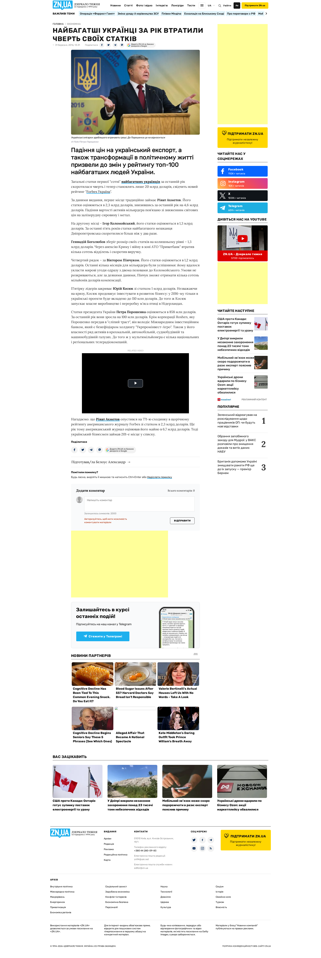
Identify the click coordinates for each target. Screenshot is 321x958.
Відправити (182, 520)
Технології (166, 891)
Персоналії (111, 907)
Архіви (107, 838)
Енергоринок (57, 902)
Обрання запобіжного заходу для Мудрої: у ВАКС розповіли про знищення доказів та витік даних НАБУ (237, 443)
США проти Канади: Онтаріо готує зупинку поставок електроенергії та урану (235, 324)
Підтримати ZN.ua (255, 5)
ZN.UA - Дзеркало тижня (242, 254)
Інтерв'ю (162, 5)
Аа (237, 5)
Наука (164, 886)
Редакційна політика (115, 854)
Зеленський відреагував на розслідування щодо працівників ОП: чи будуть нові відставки (237, 420)
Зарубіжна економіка (117, 891)
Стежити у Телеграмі (105, 636)
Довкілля (165, 897)
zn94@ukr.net (141, 859)
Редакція (109, 844)
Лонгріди (177, 5)
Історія (219, 891)
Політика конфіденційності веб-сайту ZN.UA (246, 946)
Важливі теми (64, 13)
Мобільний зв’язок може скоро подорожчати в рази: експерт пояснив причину (236, 363)
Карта (107, 860)
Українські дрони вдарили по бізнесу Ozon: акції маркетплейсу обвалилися (232, 384)
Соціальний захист (116, 886)
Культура (165, 907)
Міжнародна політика (62, 891)
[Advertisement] (119, 564)
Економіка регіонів (60, 912)
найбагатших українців (140, 181)
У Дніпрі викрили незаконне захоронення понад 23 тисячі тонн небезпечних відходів (235, 344)
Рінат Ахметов (108, 419)
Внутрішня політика (61, 886)
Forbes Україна (98, 191)
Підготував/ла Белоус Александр (98, 462)
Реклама (109, 849)
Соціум (220, 886)
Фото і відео (144, 5)
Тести (191, 5)
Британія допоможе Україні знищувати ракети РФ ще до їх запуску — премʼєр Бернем (237, 467)
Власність (221, 907)
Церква (164, 902)
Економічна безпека (116, 902)
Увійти (227, 5)
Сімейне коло (223, 897)
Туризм (220, 902)
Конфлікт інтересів (116, 897)
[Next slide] (265, 13)
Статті (128, 5)
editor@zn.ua (141, 868)
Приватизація (58, 907)
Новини (115, 5)
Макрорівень (57, 897)
